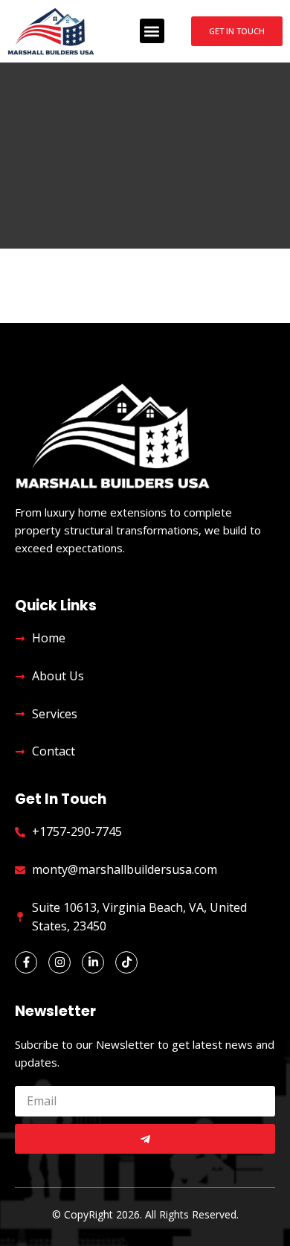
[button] (152, 31)
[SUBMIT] (145, 1139)
